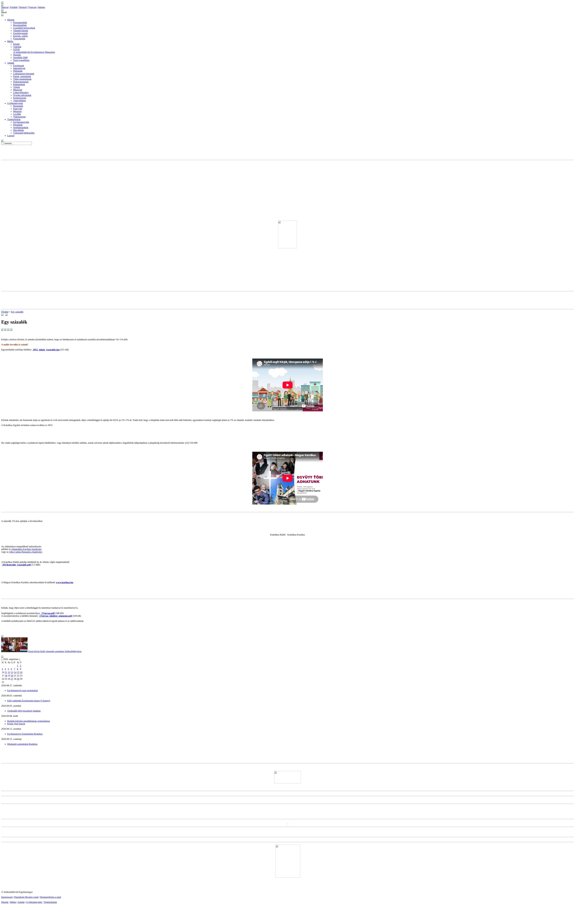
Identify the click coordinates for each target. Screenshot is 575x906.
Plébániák (17, 71)
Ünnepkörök (19, 38)
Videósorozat (19, 116)
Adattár (10, 63)
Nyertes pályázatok (22, 95)
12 (9, 672)
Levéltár (17, 114)
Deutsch (23, 7)
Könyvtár (17, 108)
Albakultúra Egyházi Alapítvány (26, 549)
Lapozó (10, 135)
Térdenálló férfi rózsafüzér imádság (24, 711)
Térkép (16, 87)
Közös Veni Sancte (16, 723)
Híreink (10, 20)
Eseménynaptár (20, 33)
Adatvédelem (19, 100)
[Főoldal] (2, 5)
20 (12, 675)
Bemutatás (18, 106)
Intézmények (19, 68)
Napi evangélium (21, 60)
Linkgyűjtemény (21, 92)
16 (21, 672)
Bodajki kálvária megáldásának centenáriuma (28, 721)
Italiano (41, 7)
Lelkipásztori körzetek (23, 73)
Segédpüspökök (20, 127)
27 (12, 679)
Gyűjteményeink (15, 103)
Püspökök (18, 125)
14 (15, 672)
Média (10, 41)
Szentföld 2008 (20, 57)
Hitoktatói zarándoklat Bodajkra (22, 744)
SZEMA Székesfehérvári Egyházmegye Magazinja (34, 50)
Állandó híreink (20, 30)
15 (18, 672)
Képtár (16, 44)
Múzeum (17, 111)
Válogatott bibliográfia (23, 133)
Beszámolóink (20, 25)
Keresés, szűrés (20, 36)
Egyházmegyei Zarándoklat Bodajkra (25, 734)
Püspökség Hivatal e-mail (26, 897)
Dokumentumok (21, 81)
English (13, 7)
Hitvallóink (18, 130)
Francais (32, 7)
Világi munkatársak (22, 79)
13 (12, 672)
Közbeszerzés (19, 98)
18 (6, 675)
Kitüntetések (19, 84)
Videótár (17, 46)
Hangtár (17, 55)
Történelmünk (14, 119)
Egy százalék (17, 312)
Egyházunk (18, 65)
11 (6, 672)
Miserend (17, 90)
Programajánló (20, 22)
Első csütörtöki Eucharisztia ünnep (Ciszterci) (28, 700)
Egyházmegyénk (21, 122)
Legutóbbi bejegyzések (24, 28)
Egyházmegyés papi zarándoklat (22, 690)
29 (18, 679)
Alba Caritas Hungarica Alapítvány (25, 552)
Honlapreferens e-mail (50, 897)
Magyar (5, 7)
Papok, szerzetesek (22, 76)
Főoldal (4, 312)
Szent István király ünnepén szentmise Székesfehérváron (54, 651)
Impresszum (7, 897)
